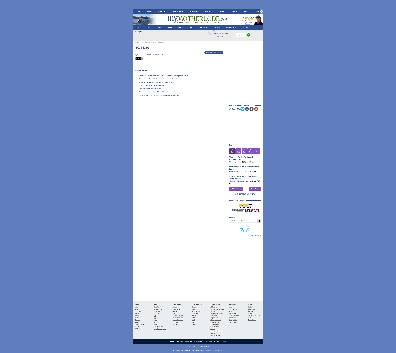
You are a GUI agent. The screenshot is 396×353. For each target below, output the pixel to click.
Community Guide (178, 315)
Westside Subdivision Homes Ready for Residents (156, 82)
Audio (250, 307)
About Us (180, 341)
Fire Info (175, 324)
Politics (137, 320)
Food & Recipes (196, 311)
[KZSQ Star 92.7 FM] (237, 210)
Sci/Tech (137, 326)
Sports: (156, 313)
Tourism (245, 27)
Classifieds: (233, 304)
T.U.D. (250, 318)
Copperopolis (214, 322)
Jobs (230, 307)
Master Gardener (215, 335)
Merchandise (233, 309)
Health (222, 11)
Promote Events (234, 315)
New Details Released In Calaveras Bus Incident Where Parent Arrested (163, 79)
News (138, 11)
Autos (231, 311)
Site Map (209, 341)
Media (246, 11)
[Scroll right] (261, 11)
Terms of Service (191, 346)
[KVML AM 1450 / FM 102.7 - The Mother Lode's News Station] (245, 205)
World (170, 27)
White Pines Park (235, 162)
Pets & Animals (234, 322)
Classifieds (259, 11)
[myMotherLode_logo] (198, 19)
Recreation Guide (178, 320)
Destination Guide (178, 318)
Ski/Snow (157, 311)
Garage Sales (233, 320)
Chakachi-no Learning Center (239, 181)
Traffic (191, 27)
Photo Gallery (252, 320)
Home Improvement (216, 331)
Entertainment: (197, 304)
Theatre (194, 309)
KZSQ (193, 320)
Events (175, 307)
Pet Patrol (176, 322)
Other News (141, 70)
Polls (193, 324)
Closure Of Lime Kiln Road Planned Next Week (154, 92)
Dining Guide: (215, 304)
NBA (155, 320)
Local (138, 27)
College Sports (158, 326)
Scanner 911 (251, 309)
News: (137, 304)
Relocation (213, 333)
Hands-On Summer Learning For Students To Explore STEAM (159, 95)
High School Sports (160, 329)
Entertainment (178, 11)
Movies (194, 307)
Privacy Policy (198, 341)
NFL (155, 316)
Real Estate (209, 11)
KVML (193, 318)
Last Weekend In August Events (150, 89)
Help (224, 341)
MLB (155, 318)
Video (250, 313)
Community (162, 11)
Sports (149, 11)
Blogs (174, 313)
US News (159, 27)
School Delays (231, 27)
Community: (177, 304)
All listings (213, 307)
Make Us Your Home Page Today (241, 105)
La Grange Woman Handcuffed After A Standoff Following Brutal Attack (163, 76)
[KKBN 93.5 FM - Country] (252, 210)
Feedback (188, 341)
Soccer (156, 324)
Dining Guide (194, 11)
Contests (234, 11)
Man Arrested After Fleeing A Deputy (151, 85)
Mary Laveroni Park (235, 171)
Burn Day (156, 307)
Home (172, 341)
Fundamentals (214, 326)
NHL (155, 322)
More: (250, 304)
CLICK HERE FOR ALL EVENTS (245, 194)
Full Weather (217, 33)
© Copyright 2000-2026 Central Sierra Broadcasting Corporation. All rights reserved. (198, 350)
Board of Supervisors (254, 315)
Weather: (157, 304)
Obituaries (216, 27)
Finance (212, 329)
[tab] (232, 151)
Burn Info (225, 33)
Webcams (203, 27)
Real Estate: (214, 324)
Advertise (217, 341)
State (148, 27)
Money (180, 27)
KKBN (193, 322)
